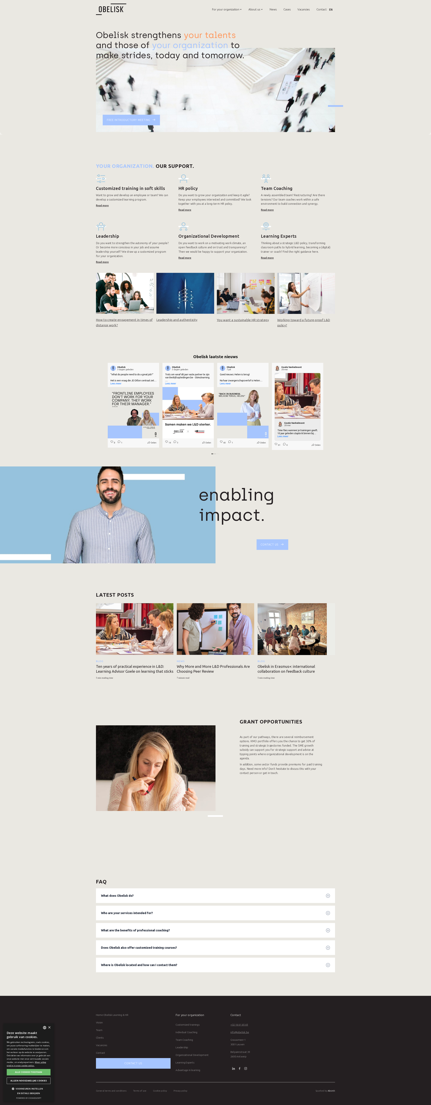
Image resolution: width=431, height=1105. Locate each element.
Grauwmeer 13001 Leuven (238, 1042)
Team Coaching (184, 1039)
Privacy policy (180, 1091)
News (273, 9)
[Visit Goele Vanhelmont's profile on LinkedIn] (278, 368)
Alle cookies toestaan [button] (28, 1072)
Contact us (133, 1063)
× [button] (49, 1027)
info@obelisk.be (239, 1032)
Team (99, 1030)
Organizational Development (192, 1055)
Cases (287, 9)
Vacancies (303, 9)
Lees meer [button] (115, 383)
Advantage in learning (188, 1070)
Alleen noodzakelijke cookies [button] (28, 1080)
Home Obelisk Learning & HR (112, 1014)
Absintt (331, 1091)
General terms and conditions (111, 1091)
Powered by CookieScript (28, 1098)
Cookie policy (160, 1091)
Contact (322, 9)
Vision (99, 1022)
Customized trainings (188, 1024)
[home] (111, 9)
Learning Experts (185, 1062)
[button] (223, 9)
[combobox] (44, 1027)
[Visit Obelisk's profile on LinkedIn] (113, 368)
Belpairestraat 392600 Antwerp (240, 1054)
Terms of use (139, 1091)
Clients (100, 1037)
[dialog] (28, 1062)
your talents (210, 35)
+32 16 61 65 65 (239, 1024)
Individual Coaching (186, 1032)
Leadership (182, 1047)
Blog (99, 661)
